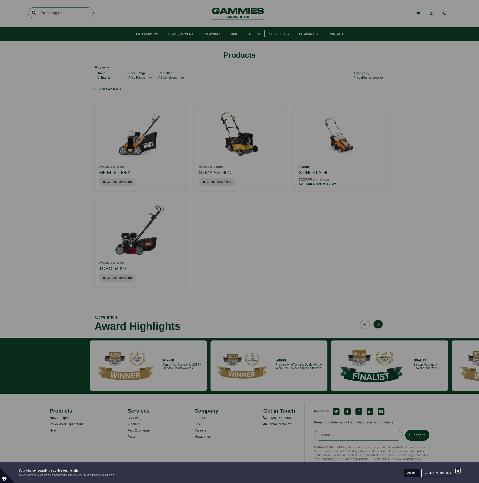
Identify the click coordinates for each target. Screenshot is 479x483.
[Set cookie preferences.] (7, 475)
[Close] (458, 471)
